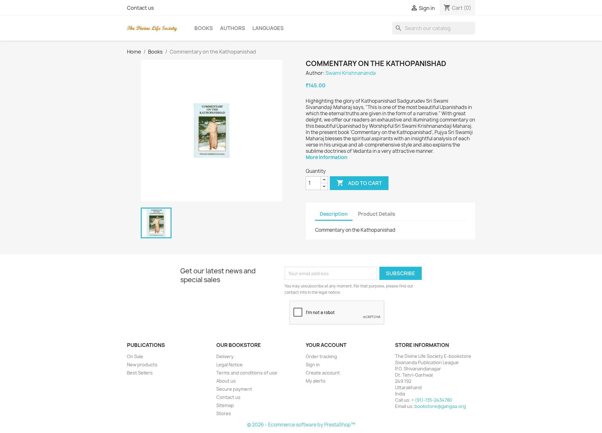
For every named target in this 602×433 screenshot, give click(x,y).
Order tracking (321, 356)
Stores (223, 413)
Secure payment (234, 389)
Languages (268, 28)
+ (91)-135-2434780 (431, 400)
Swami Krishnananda (350, 73)
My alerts (315, 381)
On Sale (135, 356)
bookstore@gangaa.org (440, 406)
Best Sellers (140, 373)
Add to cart (359, 183)
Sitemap (225, 405)
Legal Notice (229, 365)
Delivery (225, 356)
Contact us (140, 7)
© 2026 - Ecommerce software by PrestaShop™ (301, 424)
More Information (326, 157)
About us (226, 381)
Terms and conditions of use (246, 373)
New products (142, 365)
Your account (326, 345)
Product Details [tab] (376, 214)
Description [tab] (334, 214)
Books (203, 28)
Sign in (313, 365)
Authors (232, 28)
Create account (323, 373)
